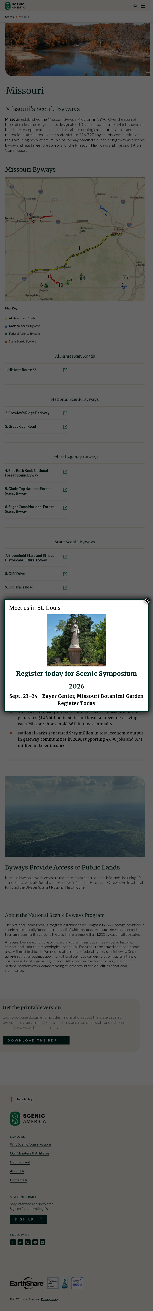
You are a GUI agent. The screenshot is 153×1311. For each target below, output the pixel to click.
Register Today (76, 703)
